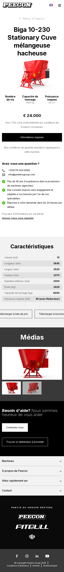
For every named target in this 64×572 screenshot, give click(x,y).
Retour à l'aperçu (34, 18)
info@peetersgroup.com (21, 174)
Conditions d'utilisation (18, 565)
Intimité (36, 565)
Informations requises (32, 137)
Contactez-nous (15, 427)
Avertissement (50, 565)
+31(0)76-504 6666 (19, 170)
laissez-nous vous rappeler (18, 218)
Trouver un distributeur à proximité (25, 441)
